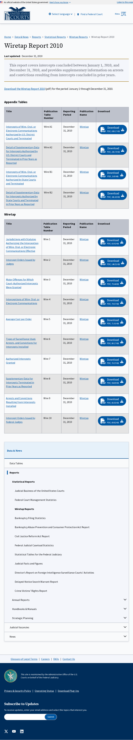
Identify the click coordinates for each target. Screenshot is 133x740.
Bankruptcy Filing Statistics (30, 518)
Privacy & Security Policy (17, 690)
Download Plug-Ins (68, 690)
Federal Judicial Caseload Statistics (34, 545)
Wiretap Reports (24, 509)
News (13, 636)
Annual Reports (21, 599)
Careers (45, 659)
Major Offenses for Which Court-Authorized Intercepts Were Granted (22, 283)
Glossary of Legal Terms (24, 659)
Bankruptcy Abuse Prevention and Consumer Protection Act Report (52, 527)
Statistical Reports (23, 481)
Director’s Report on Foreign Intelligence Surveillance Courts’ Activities (54, 572)
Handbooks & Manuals (24, 609)
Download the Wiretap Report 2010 (24, 89)
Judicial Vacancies (19, 627)
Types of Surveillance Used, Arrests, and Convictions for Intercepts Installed (21, 342)
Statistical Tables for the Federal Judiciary (38, 554)
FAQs (56, 659)
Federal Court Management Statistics (35, 499)
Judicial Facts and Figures (29, 563)
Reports (14, 472)
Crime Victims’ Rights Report (31, 590)
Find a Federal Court (91, 14)
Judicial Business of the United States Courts (39, 490)
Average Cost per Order (19, 319)
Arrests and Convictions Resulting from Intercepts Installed (20, 402)
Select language (61, 14)
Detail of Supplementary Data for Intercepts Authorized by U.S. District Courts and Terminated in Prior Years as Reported (22, 155)
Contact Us (69, 659)
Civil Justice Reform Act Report (32, 536)
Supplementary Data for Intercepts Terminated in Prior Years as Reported (20, 382)
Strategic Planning (22, 618)
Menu (117, 14)
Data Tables (16, 463)
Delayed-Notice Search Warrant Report (36, 581)
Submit (51, 716)
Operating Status (44, 690)
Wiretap (84, 126)
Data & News (14, 451)
